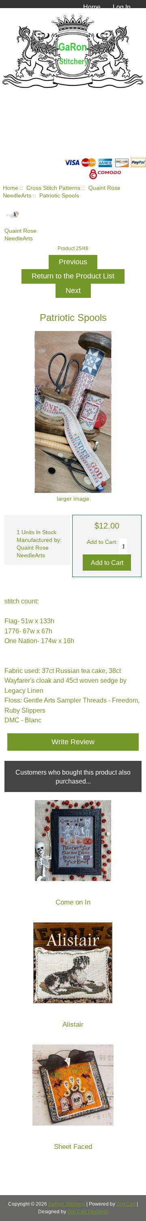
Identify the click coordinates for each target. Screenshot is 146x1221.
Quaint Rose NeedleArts (20, 235)
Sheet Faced (73, 1147)
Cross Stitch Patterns (53, 188)
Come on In (73, 902)
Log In (122, 7)
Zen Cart (125, 1204)
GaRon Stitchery (66, 1204)
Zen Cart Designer (87, 1212)
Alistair (73, 1024)
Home (92, 7)
